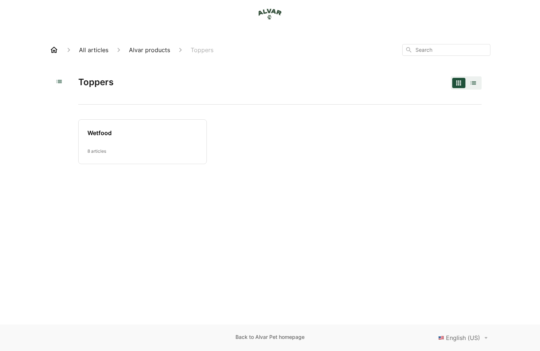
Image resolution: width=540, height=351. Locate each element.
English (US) (463, 337)
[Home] (54, 50)
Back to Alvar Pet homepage (270, 337)
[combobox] (446, 50)
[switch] (466, 83)
